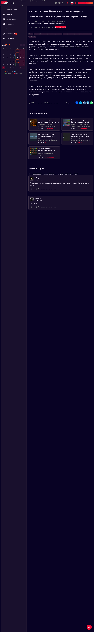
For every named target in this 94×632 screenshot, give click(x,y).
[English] (75, 2)
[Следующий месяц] (24, 45)
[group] (17, 51)
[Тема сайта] (67, 3)
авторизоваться (71, 174)
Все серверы (6, 44)
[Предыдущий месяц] (21, 45)
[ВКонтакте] (59, 3)
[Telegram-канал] (56, 3)
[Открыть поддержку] (89, 627)
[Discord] (62, 3)
